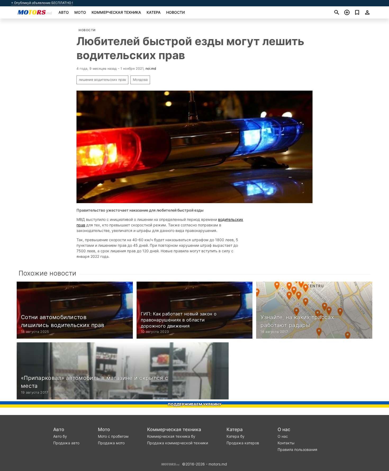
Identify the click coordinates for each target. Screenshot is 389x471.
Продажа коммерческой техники (177, 443)
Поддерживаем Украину (194, 404)
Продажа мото (111, 443)
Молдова (140, 80)
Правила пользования (297, 449)
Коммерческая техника (116, 12)
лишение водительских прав (102, 80)
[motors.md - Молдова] (170, 463)
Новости (175, 12)
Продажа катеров (243, 443)
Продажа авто (66, 443)
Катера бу (236, 436)
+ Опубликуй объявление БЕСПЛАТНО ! (42, 3)
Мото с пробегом (113, 436)
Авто (63, 12)
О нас (284, 429)
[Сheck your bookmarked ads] (357, 12)
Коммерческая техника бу (171, 436)
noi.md (151, 69)
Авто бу (60, 436)
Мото (80, 12)
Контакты (286, 443)
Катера (154, 12)
